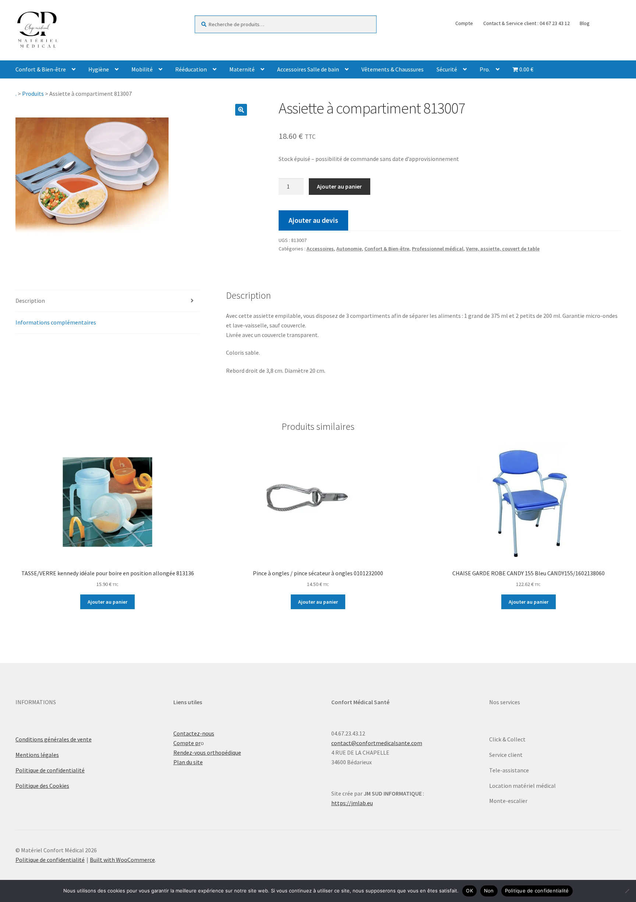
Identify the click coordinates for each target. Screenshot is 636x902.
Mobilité (142, 69)
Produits (33, 93)
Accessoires (320, 248)
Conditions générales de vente (53, 739)
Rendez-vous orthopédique (207, 752)
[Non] (626, 891)
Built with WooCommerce (122, 859)
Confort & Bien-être (40, 69)
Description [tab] (30, 300)
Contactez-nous (193, 733)
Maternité (242, 69)
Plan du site (188, 762)
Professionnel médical (437, 248)
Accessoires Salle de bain (308, 69)
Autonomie (349, 248)
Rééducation (191, 69)
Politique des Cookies (42, 785)
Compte (464, 23)
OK (469, 891)
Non (489, 891)
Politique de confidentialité (50, 770)
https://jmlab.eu (352, 803)
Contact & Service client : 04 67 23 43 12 (526, 23)
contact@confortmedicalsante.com (376, 743)
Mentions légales (37, 754)
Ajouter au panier (339, 186)
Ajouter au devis (313, 220)
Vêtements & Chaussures (392, 69)
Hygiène (98, 69)
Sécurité (447, 69)
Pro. (485, 69)
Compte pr (187, 743)
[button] (241, 110)
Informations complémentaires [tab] (55, 322)
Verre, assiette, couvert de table (503, 248)
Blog (585, 23)
